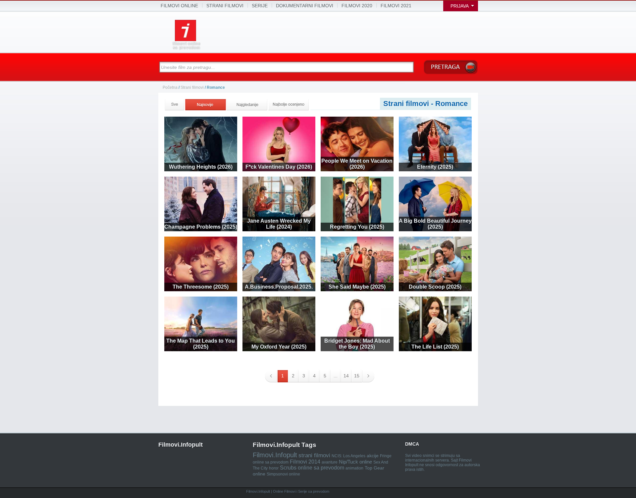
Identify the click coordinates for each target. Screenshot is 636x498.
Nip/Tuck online (355, 462)
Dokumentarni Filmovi (304, 5)
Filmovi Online (179, 5)
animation (354, 468)
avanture (330, 462)
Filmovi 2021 (396, 5)
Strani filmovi (192, 87)
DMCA (412, 444)
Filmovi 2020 (357, 5)
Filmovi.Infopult (275, 455)
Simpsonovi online (283, 474)
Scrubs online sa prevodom (312, 467)
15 (356, 375)
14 (346, 375)
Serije (260, 5)
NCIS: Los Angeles (348, 456)
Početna (171, 87)
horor (274, 468)
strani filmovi (224, 5)
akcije (373, 455)
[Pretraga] (450, 67)
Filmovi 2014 (305, 462)
